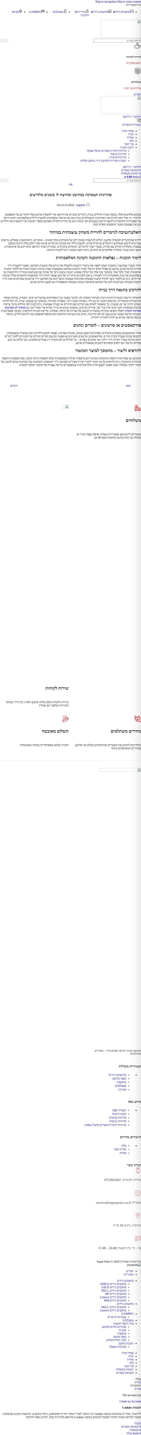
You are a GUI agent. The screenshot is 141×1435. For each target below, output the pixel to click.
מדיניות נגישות (118, 154)
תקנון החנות (119, 1114)
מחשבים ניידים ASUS (113, 1287)
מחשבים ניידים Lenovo (113, 1297)
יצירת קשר (120, 1149)
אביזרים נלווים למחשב (114, 1326)
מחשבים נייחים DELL (113, 1307)
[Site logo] (121, 37)
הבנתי (137, 1423)
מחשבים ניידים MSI (115, 1300)
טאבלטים (120, 1086)
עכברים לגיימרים (117, 1317)
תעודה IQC (119, 1110)
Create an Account (130, 1401)
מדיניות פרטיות (117, 157)
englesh (80, 205)
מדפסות (121, 1082)
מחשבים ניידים (117, 1075)
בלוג (70, 184)
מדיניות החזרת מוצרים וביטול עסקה (106, 150)
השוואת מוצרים (125, 1372)
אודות (123, 1153)
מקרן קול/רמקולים (116, 1340)
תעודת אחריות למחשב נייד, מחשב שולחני (103, 160)
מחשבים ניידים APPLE (113, 1284)
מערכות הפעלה (117, 1346)
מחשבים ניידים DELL (113, 1290)
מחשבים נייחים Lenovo (113, 1310)
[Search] (4, 41)
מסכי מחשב (119, 1078)
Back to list (70, 385)
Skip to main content (129, 1)
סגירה (138, 1382)
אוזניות (122, 1089)
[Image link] (120, 770)
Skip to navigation (106, 1)
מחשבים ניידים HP (115, 1293)
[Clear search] (11, 41)
